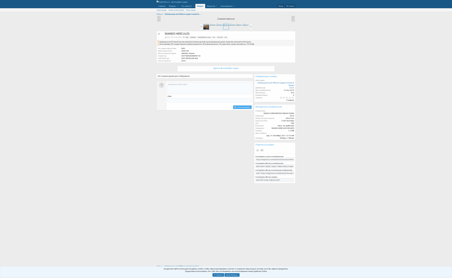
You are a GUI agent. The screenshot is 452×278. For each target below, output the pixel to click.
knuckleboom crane (204, 37)
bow (187, 37)
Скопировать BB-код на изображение (269, 163)
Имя (169, 96)
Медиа (200, 6)
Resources (211, 6)
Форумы (172, 6)
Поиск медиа (191, 10)
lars (214, 37)
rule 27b (220, 37)
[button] (178, 6)
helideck (193, 37)
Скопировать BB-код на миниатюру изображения (273, 170)
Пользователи (226, 6)
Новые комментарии (176, 10)
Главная (161, 6)
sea (226, 37)
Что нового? (186, 6)
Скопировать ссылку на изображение (269, 156)
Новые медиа (162, 10)
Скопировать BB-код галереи (266, 177)
